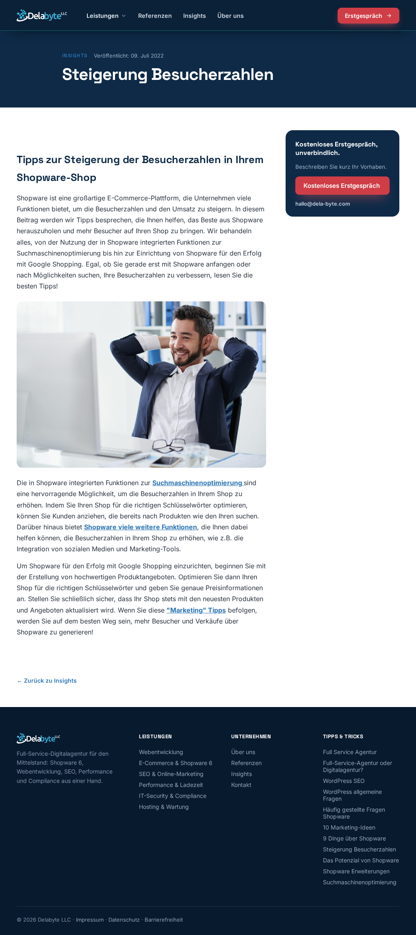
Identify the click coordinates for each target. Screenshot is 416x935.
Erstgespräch (363, 15)
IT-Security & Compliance (172, 795)
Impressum (90, 919)
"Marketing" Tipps (196, 610)
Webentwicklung (161, 751)
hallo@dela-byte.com (322, 203)
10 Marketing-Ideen (349, 827)
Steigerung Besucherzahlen (359, 849)
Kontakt (241, 784)
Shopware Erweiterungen (356, 871)
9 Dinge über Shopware (354, 838)
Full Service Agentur (350, 751)
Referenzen (155, 15)
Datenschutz (124, 919)
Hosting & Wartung (164, 806)
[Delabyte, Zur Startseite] (42, 15)
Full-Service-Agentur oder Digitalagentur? (357, 766)
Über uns (230, 15)
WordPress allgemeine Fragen (352, 795)
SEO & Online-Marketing (171, 773)
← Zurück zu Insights (47, 680)
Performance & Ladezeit (171, 784)
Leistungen (103, 15)
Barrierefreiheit (164, 919)
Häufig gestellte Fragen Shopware (354, 813)
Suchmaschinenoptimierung (359, 882)
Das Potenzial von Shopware (361, 860)
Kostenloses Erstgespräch (341, 185)
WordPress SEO (344, 780)
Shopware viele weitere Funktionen (140, 527)
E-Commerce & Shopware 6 (175, 762)
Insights (194, 15)
